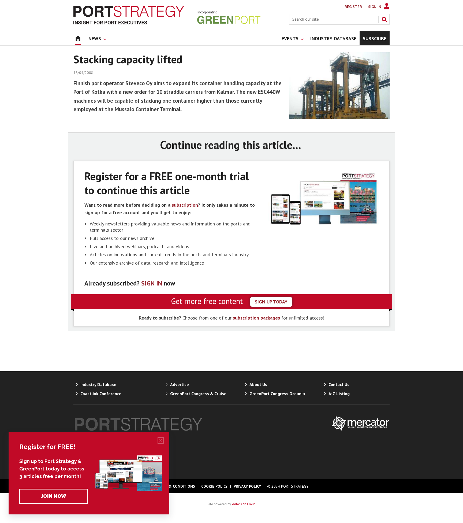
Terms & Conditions (175, 486)
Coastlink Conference (100, 393)
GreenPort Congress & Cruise (198, 393)
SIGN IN (151, 283)
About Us (258, 384)
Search (384, 19)
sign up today (271, 302)
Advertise (179, 384)
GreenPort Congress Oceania (277, 393)
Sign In (374, 7)
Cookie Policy (214, 486)
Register (353, 7)
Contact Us (338, 384)
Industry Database (98, 384)
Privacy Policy (247, 486)
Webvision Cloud (244, 504)
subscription (185, 205)
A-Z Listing (339, 393)
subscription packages (256, 318)
